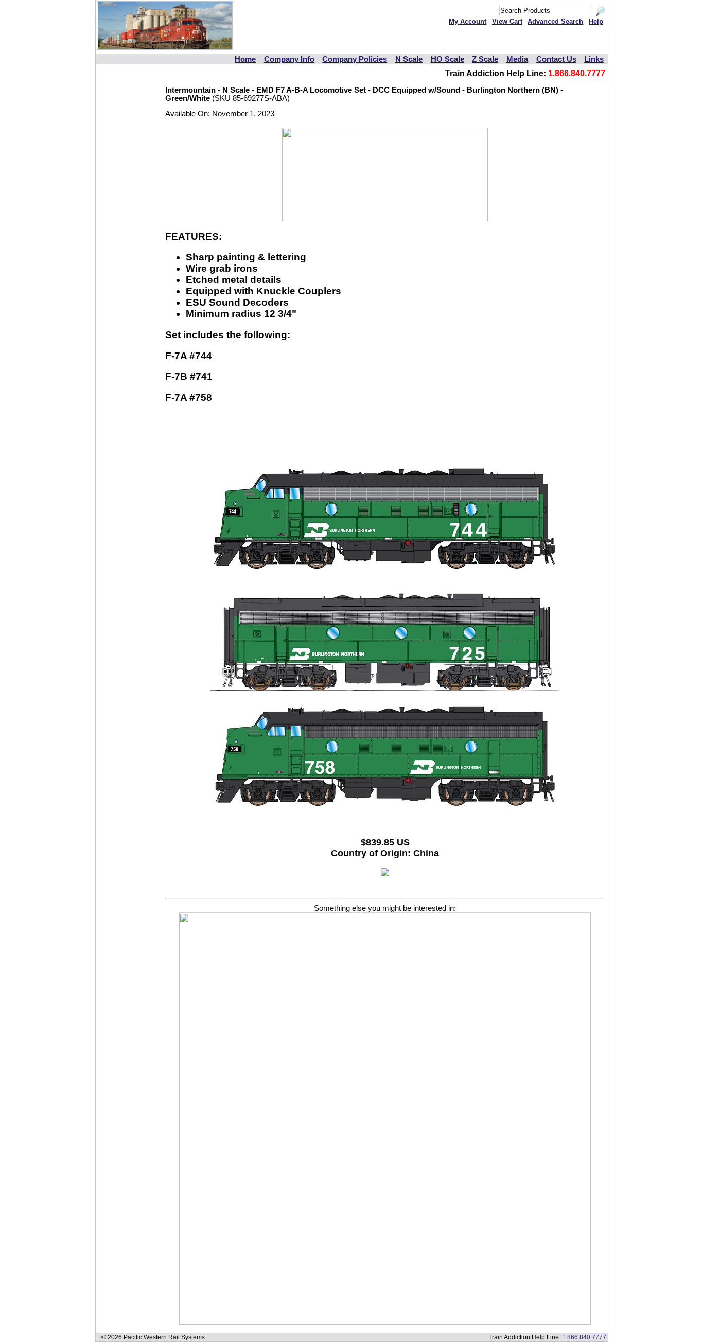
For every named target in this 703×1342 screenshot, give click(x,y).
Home (245, 59)
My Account (467, 21)
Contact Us (556, 59)
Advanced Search (555, 21)
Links (594, 59)
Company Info (289, 59)
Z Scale (485, 59)
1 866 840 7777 (584, 1337)
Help (596, 21)
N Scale (409, 59)
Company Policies (354, 59)
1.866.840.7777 (576, 73)
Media (517, 59)
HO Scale (447, 59)
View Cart (507, 21)
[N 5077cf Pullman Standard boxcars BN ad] (385, 1322)
